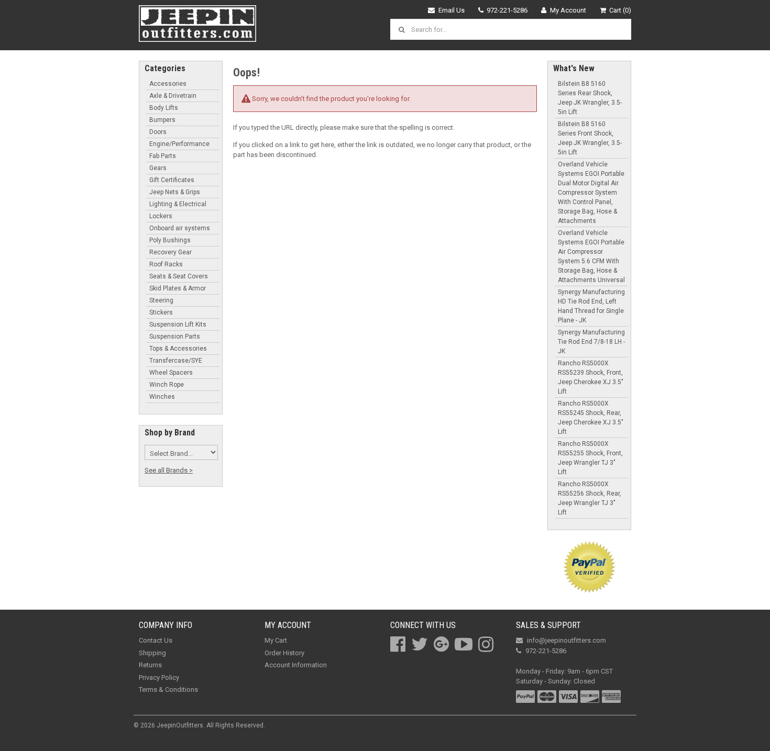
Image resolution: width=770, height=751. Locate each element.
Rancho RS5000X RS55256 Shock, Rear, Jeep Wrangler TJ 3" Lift (589, 498)
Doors (158, 132)
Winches (162, 396)
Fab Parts (162, 156)
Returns (150, 665)
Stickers (161, 312)
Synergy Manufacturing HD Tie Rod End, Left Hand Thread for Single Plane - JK (591, 306)
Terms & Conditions (168, 689)
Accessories (167, 83)
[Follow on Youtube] (463, 644)
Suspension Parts (174, 336)
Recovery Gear (170, 252)
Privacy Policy (159, 677)
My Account (568, 10)
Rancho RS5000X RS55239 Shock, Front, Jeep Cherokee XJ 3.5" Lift (590, 377)
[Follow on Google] (441, 644)
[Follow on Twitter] (419, 644)
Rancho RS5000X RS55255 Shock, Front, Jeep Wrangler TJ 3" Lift (590, 458)
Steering (161, 300)
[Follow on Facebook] (397, 644)
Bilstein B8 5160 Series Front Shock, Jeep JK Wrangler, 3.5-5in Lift (590, 138)
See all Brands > (169, 470)
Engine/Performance (179, 144)
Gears (158, 168)
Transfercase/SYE (175, 360)
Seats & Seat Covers (178, 276)
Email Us (451, 10)
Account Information (296, 665)
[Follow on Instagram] (485, 644)
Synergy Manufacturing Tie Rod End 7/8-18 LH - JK (591, 342)
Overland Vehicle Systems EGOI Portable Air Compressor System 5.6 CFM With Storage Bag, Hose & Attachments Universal (591, 256)
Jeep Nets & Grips (174, 192)
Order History (284, 653)
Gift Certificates (171, 180)
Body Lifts (163, 107)
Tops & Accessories (178, 348)
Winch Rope (166, 384)
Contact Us (155, 640)
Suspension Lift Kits (177, 324)
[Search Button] (403, 29)
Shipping (152, 653)
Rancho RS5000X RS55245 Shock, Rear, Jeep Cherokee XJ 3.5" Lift (590, 417)
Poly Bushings (170, 240)
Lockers (160, 216)
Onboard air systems (179, 228)
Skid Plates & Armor (177, 288)
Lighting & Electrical (177, 204)
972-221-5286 (507, 10)
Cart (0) (620, 10)
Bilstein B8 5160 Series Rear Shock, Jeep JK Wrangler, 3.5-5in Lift (590, 98)
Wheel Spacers (171, 372)
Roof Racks (166, 264)
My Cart (276, 640)
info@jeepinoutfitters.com (566, 640)
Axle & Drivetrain (172, 95)
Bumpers (162, 120)
